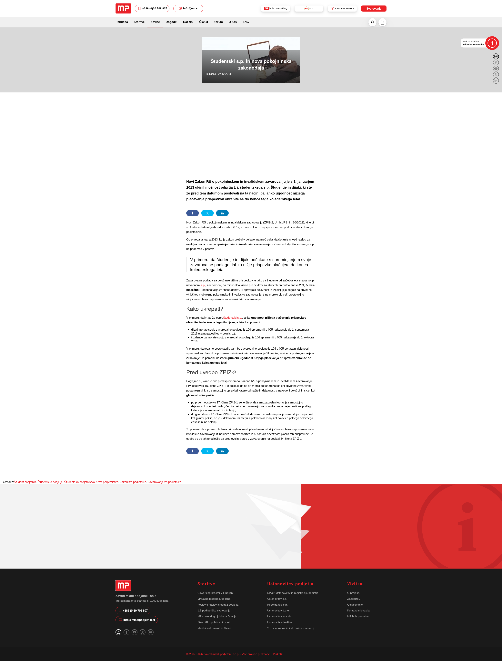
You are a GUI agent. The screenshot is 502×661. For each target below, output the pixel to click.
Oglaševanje (355, 604)
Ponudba (121, 22)
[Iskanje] (372, 22)
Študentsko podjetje (50, 482)
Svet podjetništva (107, 482)
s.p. (203, 285)
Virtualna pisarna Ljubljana (213, 598)
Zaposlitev (353, 598)
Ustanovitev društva (279, 622)
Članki (203, 22)
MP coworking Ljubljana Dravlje (216, 616)
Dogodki (171, 22)
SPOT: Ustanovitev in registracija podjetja (292, 592)
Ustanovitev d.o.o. (278, 610)
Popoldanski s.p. (277, 604)
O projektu (353, 592)
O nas (233, 22)
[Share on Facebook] (192, 213)
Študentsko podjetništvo (79, 482)
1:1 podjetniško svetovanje (213, 610)
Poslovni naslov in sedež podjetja (217, 604)
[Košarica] (382, 22)
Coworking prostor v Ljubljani (215, 592)
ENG (246, 22)
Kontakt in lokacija (358, 610)
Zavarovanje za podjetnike (164, 482)
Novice (155, 22)
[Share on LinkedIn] (222, 213)
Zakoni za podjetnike (133, 482)
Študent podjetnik (25, 482)
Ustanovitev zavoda (279, 616)
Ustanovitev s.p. (277, 598)
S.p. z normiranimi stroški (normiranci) (291, 628)
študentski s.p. (232, 317)
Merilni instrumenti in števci (214, 628)
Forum (218, 22)
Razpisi (188, 22)
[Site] (123, 8)
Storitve (139, 22)
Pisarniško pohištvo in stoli (213, 622)
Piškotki (277, 654)
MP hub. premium (358, 616)
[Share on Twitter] (207, 213)
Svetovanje (373, 8)
